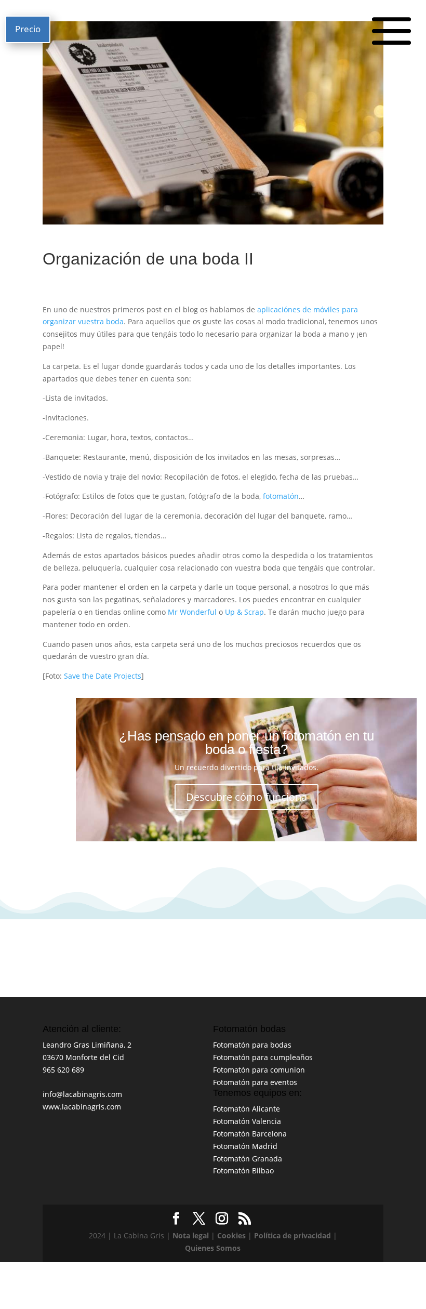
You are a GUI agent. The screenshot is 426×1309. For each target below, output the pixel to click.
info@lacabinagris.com (82, 1094)
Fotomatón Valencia (247, 1121)
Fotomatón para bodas (252, 1045)
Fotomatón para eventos (255, 1082)
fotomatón (281, 496)
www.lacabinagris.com (82, 1107)
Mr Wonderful (192, 612)
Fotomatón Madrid (245, 1146)
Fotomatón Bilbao (243, 1170)
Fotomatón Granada (247, 1158)
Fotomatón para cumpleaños (263, 1057)
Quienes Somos (213, 1248)
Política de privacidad (292, 1235)
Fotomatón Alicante (246, 1109)
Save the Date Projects (102, 676)
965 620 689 (63, 1070)
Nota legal (190, 1235)
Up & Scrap (244, 612)
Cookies (231, 1235)
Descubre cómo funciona (246, 797)
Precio (28, 29)
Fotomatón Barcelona (250, 1134)
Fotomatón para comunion (259, 1070)
